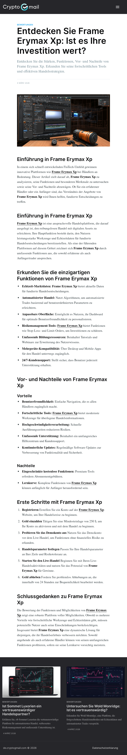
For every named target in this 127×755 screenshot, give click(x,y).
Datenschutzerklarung (105, 747)
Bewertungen (25, 24)
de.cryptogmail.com (14, 747)
